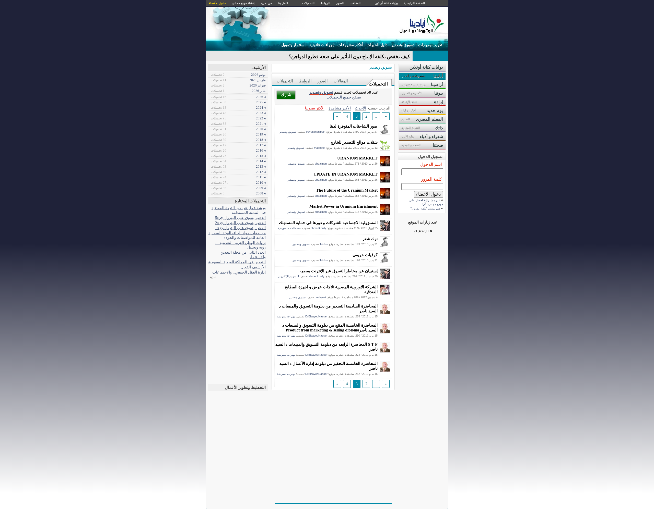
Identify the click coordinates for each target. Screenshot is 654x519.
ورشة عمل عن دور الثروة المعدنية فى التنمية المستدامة (239, 210)
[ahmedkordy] (385, 229)
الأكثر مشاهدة (340, 108)
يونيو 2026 (238, 75)
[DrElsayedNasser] (385, 313)
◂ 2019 (238, 134)
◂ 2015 (238, 156)
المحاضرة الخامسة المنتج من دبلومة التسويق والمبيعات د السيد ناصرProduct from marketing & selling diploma (330, 327)
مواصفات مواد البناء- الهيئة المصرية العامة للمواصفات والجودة (237, 235)
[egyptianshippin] (385, 133)
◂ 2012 (238, 172)
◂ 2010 (238, 182)
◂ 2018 (238, 140)
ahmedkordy (318, 228)
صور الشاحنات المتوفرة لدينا (354, 126)
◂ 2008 (238, 193)
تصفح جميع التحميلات (343, 97)
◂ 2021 (238, 124)
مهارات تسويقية (286, 316)
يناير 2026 (238, 91)
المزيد (213, 277)
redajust (321, 297)
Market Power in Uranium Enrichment (343, 206)
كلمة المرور (431, 179)
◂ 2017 (238, 145)
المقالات (341, 81)
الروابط (305, 81)
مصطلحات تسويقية (289, 228)
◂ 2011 (238, 177)
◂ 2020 (238, 129)
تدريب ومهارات (430, 45)
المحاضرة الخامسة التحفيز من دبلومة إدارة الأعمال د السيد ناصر (328, 365)
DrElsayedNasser (316, 316)
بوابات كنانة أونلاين (386, 3)
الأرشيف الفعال (253, 267)
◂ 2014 (238, 161)
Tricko (324, 244)
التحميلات (378, 83)
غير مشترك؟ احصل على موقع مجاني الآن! (426, 202)
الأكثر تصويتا (314, 108)
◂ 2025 (238, 102)
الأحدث (360, 108)
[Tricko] (385, 245)
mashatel (319, 147)
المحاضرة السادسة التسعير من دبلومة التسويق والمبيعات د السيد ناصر (328, 308)
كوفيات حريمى (365, 255)
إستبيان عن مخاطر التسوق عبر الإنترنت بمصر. (339, 271)
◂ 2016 (238, 150)
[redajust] (385, 294)
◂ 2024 (238, 107)
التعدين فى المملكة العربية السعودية (237, 262)
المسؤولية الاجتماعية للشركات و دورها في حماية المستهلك (328, 222)
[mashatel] (385, 149)
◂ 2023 (238, 113)
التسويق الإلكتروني (288, 276)
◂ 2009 (238, 188)
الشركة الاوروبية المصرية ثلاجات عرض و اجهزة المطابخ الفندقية (331, 289)
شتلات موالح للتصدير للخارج (354, 142)
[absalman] (385, 165)
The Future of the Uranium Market (347, 190)
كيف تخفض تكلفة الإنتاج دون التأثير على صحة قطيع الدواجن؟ (349, 56)
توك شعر (370, 239)
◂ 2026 (238, 97)
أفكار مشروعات (350, 45)
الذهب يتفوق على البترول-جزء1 (240, 228)
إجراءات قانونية (321, 45)
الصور (323, 81)
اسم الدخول (431, 164)
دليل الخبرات (377, 45)
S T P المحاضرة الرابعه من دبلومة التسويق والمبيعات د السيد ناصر (326, 346)
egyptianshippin (315, 131)
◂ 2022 (238, 118)
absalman (321, 163)
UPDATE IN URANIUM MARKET (345, 174)
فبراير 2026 (238, 85)
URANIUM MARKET (357, 158)
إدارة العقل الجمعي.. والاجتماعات (239, 272)
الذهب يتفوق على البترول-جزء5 (240, 217)
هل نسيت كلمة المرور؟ (425, 208)
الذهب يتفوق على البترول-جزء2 (240, 222)
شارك (286, 94)
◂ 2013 (238, 166)
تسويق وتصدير (402, 45)
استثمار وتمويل (293, 45)
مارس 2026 (238, 80)
